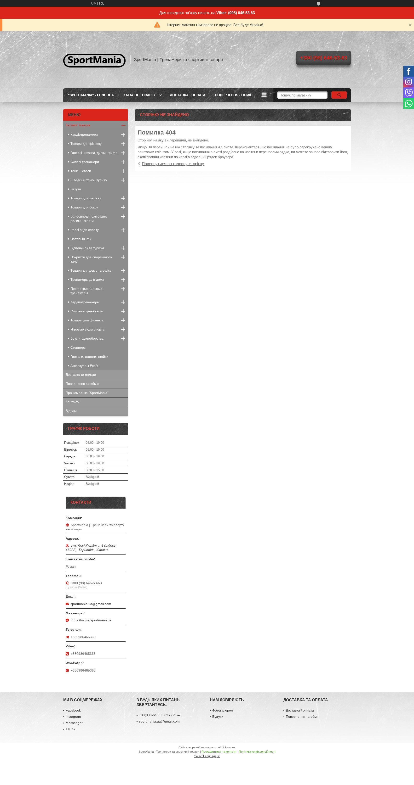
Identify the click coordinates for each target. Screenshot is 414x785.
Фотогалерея (222, 710)
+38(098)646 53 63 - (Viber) (160, 715)
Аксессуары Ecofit (84, 366)
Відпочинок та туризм (87, 248)
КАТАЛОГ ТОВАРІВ (139, 95)
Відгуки (71, 411)
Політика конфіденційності (257, 751)
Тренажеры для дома (87, 279)
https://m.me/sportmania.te (91, 620)
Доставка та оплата (81, 374)
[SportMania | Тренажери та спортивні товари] (94, 59)
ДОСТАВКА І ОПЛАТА (187, 95)
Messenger (74, 723)
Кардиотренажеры (84, 302)
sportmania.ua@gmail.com (90, 604)
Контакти (73, 402)
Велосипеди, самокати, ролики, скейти (88, 218)
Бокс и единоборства (87, 338)
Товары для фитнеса (87, 320)
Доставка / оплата (300, 710)
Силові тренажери (84, 162)
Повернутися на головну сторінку (173, 164)
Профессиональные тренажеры (86, 291)
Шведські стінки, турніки (89, 180)
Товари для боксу (84, 207)
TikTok (70, 729)
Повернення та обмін (82, 384)
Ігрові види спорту (84, 230)
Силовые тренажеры (86, 311)
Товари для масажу (85, 198)
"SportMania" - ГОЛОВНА (91, 95)
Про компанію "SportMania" (87, 393)
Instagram (73, 716)
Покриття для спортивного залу (91, 259)
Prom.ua (230, 747)
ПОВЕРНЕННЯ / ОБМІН (234, 95)
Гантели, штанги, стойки (89, 357)
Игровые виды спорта (87, 329)
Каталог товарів (78, 125)
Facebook (73, 710)
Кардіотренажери (84, 134)
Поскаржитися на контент (219, 751)
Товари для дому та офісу (90, 270)
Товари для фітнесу (86, 144)
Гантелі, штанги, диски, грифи (93, 153)
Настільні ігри (81, 239)
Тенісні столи (80, 171)
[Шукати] (339, 95)
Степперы (78, 347)
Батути (75, 189)
